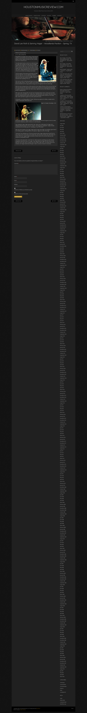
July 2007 (61, 540)
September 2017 (63, 311)
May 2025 (62, 152)
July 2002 (61, 647)
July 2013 (61, 404)
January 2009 (62, 506)
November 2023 (63, 184)
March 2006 (62, 571)
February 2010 (63, 483)
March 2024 (62, 177)
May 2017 (62, 318)
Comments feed (63, 702)
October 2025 (62, 142)
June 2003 (62, 630)
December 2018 (63, 282)
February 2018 (63, 301)
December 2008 (63, 508)
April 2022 (62, 219)
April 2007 (62, 546)
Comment (16, 163)
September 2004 (63, 603)
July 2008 (61, 517)
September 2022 (63, 209)
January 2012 (62, 439)
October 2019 (62, 263)
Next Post (54, 150)
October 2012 (62, 422)
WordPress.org (63, 704)
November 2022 (63, 205)
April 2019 (62, 274)
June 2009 (62, 496)
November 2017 (63, 307)
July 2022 (61, 213)
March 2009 (62, 502)
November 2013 (63, 397)
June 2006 (62, 565)
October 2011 (62, 445)
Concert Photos (37, 15)
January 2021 (62, 244)
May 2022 (62, 217)
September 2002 (63, 644)
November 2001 (63, 663)
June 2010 (62, 475)
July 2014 (61, 381)
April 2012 (62, 433)
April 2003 (62, 634)
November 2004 (63, 600)
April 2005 (62, 592)
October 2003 (62, 623)
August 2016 (62, 336)
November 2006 (63, 556)
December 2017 (63, 305)
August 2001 (62, 668)
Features (49, 15)
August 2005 (62, 584)
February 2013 (63, 414)
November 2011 (63, 443)
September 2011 (63, 447)
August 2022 (62, 211)
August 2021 (62, 232)
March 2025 (62, 156)
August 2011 (62, 448)
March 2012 (62, 435)
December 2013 (63, 395)
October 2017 (62, 309)
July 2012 (61, 427)
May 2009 (62, 498)
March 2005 (62, 594)
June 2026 (62, 127)
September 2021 (63, 230)
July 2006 (61, 563)
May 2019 (62, 272)
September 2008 (63, 513)
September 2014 (63, 378)
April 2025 (62, 154)
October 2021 (62, 228)
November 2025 (63, 140)
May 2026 (62, 129)
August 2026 (62, 123)
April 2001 (62, 674)
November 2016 (63, 330)
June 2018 (62, 293)
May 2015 (62, 362)
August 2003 (62, 626)
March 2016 (62, 343)
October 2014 (62, 376)
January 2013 (62, 416)
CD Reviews (43, 15)
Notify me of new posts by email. (21, 193)
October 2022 (62, 207)
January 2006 (62, 575)
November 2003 (63, 621)
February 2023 (63, 202)
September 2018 (63, 288)
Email (15, 180)
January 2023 (62, 204)
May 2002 (62, 651)
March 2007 (62, 548)
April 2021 (62, 240)
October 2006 (62, 557)
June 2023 (62, 194)
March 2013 (62, 412)
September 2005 (63, 582)
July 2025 (61, 148)
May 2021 (62, 238)
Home (72, 708)
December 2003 (63, 619)
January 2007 (62, 552)
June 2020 (62, 248)
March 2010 (62, 481)
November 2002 (63, 640)
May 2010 (62, 477)
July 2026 (61, 125)
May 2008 (62, 521)
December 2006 (63, 554)
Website (16, 184)
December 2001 (63, 661)
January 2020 (62, 257)
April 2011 (62, 456)
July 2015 (61, 359)
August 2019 (62, 267)
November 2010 (63, 466)
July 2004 (61, 607)
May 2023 (62, 196)
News (61, 690)
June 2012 (62, 429)
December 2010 (63, 464)
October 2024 (62, 163)
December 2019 (63, 259)
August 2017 (62, 313)
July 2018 (61, 292)
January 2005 (62, 598)
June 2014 (62, 383)
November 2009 (63, 487)
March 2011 (62, 458)
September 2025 (63, 144)
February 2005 (63, 596)
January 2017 (62, 326)
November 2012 (63, 420)
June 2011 (62, 452)
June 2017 (62, 316)
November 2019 (63, 261)
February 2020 (63, 255)
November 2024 (63, 161)
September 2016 (63, 334)
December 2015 (63, 349)
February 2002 (63, 657)
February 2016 (63, 345)
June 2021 (62, 236)
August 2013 (62, 403)
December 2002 (63, 638)
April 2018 (62, 297)
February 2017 (63, 324)
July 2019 (61, 269)
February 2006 (63, 573)
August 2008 (62, 515)
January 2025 (62, 160)
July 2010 (61, 473)
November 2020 (63, 246)
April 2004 (62, 613)
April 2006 (62, 569)
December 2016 (63, 328)
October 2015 (62, 353)
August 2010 (62, 471)
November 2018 (63, 284)
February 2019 (63, 278)
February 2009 (63, 504)
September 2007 (63, 536)
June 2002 (62, 649)
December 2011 (63, 441)
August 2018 (62, 290)
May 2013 (62, 408)
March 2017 (62, 322)
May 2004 (62, 611)
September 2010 (63, 469)
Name (15, 176)
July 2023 (61, 192)
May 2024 (62, 173)
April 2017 (62, 320)
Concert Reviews (28, 15)
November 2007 (63, 533)
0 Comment (38, 50)
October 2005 (62, 580)
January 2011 (62, 462)
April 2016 (62, 341)
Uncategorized (63, 692)
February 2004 (63, 617)
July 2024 (61, 169)
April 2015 (62, 364)
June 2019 (62, 271)
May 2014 (62, 385)
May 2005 (62, 590)
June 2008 (62, 519)
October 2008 (62, 512)
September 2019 (63, 265)
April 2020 (62, 251)
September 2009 (63, 491)
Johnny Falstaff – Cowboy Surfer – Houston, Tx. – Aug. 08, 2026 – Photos (66, 71)
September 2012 (63, 424)
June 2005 (62, 588)
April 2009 (62, 500)
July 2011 (61, 450)
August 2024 (62, 167)
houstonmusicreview (24, 50)
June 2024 (62, 171)
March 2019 (62, 276)
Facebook (54, 15)
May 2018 (62, 295)
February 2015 (63, 368)
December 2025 (63, 139)
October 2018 (62, 286)
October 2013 (62, 399)
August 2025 (62, 146)
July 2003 (61, 628)
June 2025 (62, 150)
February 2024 (63, 179)
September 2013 (63, 401)
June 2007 (62, 542)
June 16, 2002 (17, 50)
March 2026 (62, 133)
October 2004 (62, 601)
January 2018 (62, 303)
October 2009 (62, 489)
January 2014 (62, 393)
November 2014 (63, 374)
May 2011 (62, 454)
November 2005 (63, 579)
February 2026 (63, 135)
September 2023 (63, 188)
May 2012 (62, 431)
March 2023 (62, 200)
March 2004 (62, 615)
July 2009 (61, 494)
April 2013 (62, 410)
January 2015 (62, 370)
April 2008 (62, 523)
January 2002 (62, 659)
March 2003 (62, 636)
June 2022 (62, 215)
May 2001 (62, 672)
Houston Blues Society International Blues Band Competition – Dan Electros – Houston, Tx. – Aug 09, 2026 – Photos (66, 109)
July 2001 (61, 670)
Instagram (59, 15)
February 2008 (63, 527)
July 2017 (61, 315)
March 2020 (62, 253)
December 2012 (63, 418)
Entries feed (62, 700)
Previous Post (18, 150)
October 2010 (62, 468)
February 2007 (63, 550)
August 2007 (62, 538)
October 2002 (62, 642)
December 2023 (63, 183)
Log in (61, 698)
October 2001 (62, 665)
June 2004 (62, 609)
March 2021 (62, 242)
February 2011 (63, 460)
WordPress (38, 708)
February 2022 (63, 221)
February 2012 (63, 437)
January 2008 (62, 529)
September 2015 (63, 355)
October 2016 (62, 332)
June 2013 (62, 406)
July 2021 (61, 234)
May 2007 (62, 544)
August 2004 (62, 605)
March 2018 (62, 299)
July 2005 (61, 586)
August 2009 (62, 492)
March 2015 (62, 366)
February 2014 (63, 391)
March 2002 (62, 655)
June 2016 (62, 339)
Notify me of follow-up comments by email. (23, 189)
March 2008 (62, 525)
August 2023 (62, 190)
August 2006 (62, 561)
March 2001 (62, 676)
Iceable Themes (23, 709)
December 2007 (63, 531)
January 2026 (62, 137)
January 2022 (62, 223)
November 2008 (63, 510)
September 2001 (63, 667)
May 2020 (62, 249)
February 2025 (63, 158)
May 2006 (62, 567)
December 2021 (63, 225)
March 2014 (62, 389)
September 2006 (63, 559)
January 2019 (62, 280)
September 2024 (63, 165)
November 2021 (63, 227)
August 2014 (62, 380)
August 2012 (62, 425)
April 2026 (62, 131)
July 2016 (61, 337)
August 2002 (62, 645)
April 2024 (62, 175)
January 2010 (62, 485)
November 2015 (63, 351)
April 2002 (62, 653)
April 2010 (62, 479)
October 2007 (62, 535)
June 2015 (62, 360)
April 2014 (62, 387)
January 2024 (62, 181)
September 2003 (63, 624)
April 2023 (62, 198)
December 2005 (63, 577)
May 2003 (62, 632)
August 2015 (62, 357)
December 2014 (63, 372)
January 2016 (62, 347)
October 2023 (62, 186)
